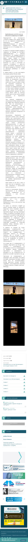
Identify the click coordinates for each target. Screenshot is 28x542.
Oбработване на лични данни (19, 535)
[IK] (14, 491)
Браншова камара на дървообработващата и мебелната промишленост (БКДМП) (12, 444)
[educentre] (14, 499)
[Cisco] (14, 510)
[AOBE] (14, 468)
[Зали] (16, 2)
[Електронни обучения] (14, 476)
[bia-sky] (14, 457)
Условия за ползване (6, 535)
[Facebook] (14, 2)
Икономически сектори (9, 364)
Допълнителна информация (8, 540)
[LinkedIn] (13, 2)
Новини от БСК (13, 366)
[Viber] (11, 2)
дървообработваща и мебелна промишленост (10, 424)
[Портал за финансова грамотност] (14, 484)
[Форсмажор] (14, 522)
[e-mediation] (14, 516)
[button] (23, 2)
